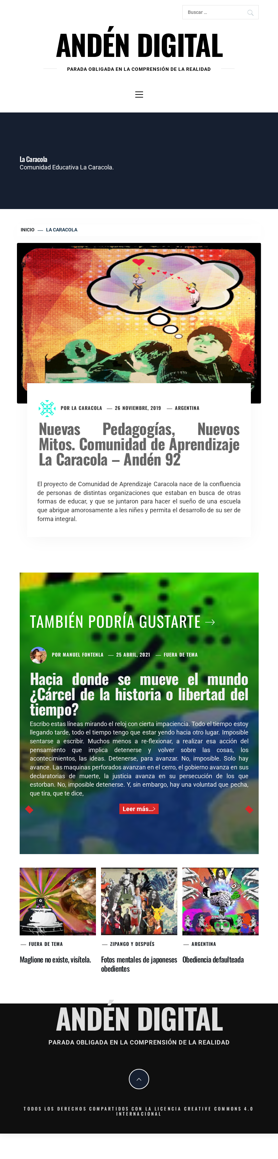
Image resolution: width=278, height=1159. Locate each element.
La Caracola (87, 407)
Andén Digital (139, 44)
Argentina (187, 407)
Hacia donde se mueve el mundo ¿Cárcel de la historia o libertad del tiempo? (139, 693)
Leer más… (138, 808)
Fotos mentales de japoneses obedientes (139, 964)
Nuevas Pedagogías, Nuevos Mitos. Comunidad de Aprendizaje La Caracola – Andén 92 (139, 443)
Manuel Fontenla (83, 654)
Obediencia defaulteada (213, 959)
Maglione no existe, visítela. (55, 959)
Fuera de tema (181, 654)
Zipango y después (132, 943)
